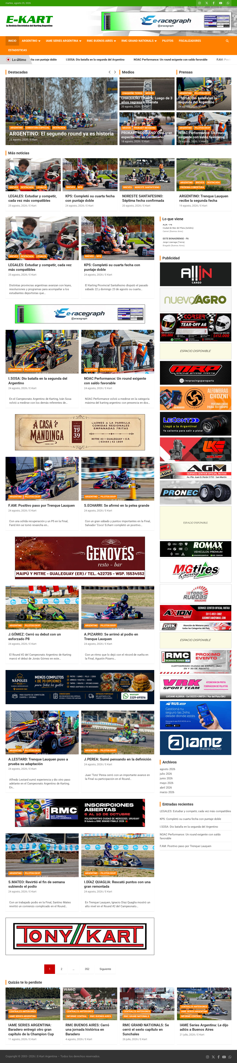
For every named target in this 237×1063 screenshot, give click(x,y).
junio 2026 (166, 778)
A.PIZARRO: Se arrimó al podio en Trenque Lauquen (111, 636)
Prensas (186, 72)
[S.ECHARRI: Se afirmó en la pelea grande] (117, 479)
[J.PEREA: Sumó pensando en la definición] (117, 732)
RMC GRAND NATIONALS (137, 40)
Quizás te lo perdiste (25, 982)
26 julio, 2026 (130, 1039)
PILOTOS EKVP (202, 93)
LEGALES (41, 187)
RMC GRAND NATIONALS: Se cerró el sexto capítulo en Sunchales (146, 1029)
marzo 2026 (167, 792)
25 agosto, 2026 (17, 205)
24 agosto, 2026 (187, 106)
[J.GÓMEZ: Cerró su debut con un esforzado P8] (42, 608)
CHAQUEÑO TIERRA (132, 93)
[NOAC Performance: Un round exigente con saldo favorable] (117, 352)
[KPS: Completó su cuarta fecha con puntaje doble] (117, 238)
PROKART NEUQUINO (145, 128)
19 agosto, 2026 (188, 205)
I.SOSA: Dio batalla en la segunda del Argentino (197, 100)
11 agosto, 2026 (17, 1039)
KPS (80, 187)
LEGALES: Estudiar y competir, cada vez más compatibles (32, 198)
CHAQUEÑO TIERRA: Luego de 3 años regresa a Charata (146, 100)
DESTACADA (59, 121)
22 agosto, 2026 (18, 139)
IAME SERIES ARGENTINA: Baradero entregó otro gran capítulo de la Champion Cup (31, 1029)
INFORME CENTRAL (77, 1016)
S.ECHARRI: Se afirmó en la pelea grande (116, 505)
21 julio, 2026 (187, 1034)
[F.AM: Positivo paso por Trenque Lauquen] (42, 479)
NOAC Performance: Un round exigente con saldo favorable (112, 59)
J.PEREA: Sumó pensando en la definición (117, 759)
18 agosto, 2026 (130, 141)
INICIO (12, 40)
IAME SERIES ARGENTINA (62, 40)
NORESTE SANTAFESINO (147, 187)
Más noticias (18, 153)
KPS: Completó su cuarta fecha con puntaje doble (90, 198)
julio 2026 (166, 773)
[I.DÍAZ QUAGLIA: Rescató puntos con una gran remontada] (117, 855)
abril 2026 (166, 787)
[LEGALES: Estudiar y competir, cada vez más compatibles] (42, 238)
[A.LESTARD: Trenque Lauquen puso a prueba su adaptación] (42, 732)
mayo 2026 (166, 783)
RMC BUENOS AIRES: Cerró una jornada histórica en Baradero (87, 1029)
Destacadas (18, 72)
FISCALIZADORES (190, 40)
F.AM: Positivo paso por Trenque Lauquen (184, 59)
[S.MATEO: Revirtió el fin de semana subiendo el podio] (42, 855)
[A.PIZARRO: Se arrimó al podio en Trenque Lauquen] (117, 608)
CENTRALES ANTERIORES (22, 1011)
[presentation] (109, 72)
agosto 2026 (167, 769)
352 (87, 969)
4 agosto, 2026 (74, 1039)
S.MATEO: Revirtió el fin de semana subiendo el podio (36, 884)
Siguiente (105, 969)
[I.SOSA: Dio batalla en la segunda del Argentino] (42, 352)
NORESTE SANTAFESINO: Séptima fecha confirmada (143, 198)
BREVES (13, 187)
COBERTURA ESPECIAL (38, 121)
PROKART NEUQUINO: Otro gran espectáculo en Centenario (146, 135)
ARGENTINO (29, 40)
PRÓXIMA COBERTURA (192, 187)
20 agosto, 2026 (130, 106)
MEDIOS (150, 93)
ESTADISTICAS (17, 50)
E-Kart (33, 139)
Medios (128, 72)
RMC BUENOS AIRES (100, 40)
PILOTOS (167, 40)
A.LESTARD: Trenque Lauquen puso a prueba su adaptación (38, 761)
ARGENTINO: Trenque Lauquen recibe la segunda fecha (203, 198)
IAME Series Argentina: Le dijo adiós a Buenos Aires (204, 1027)
